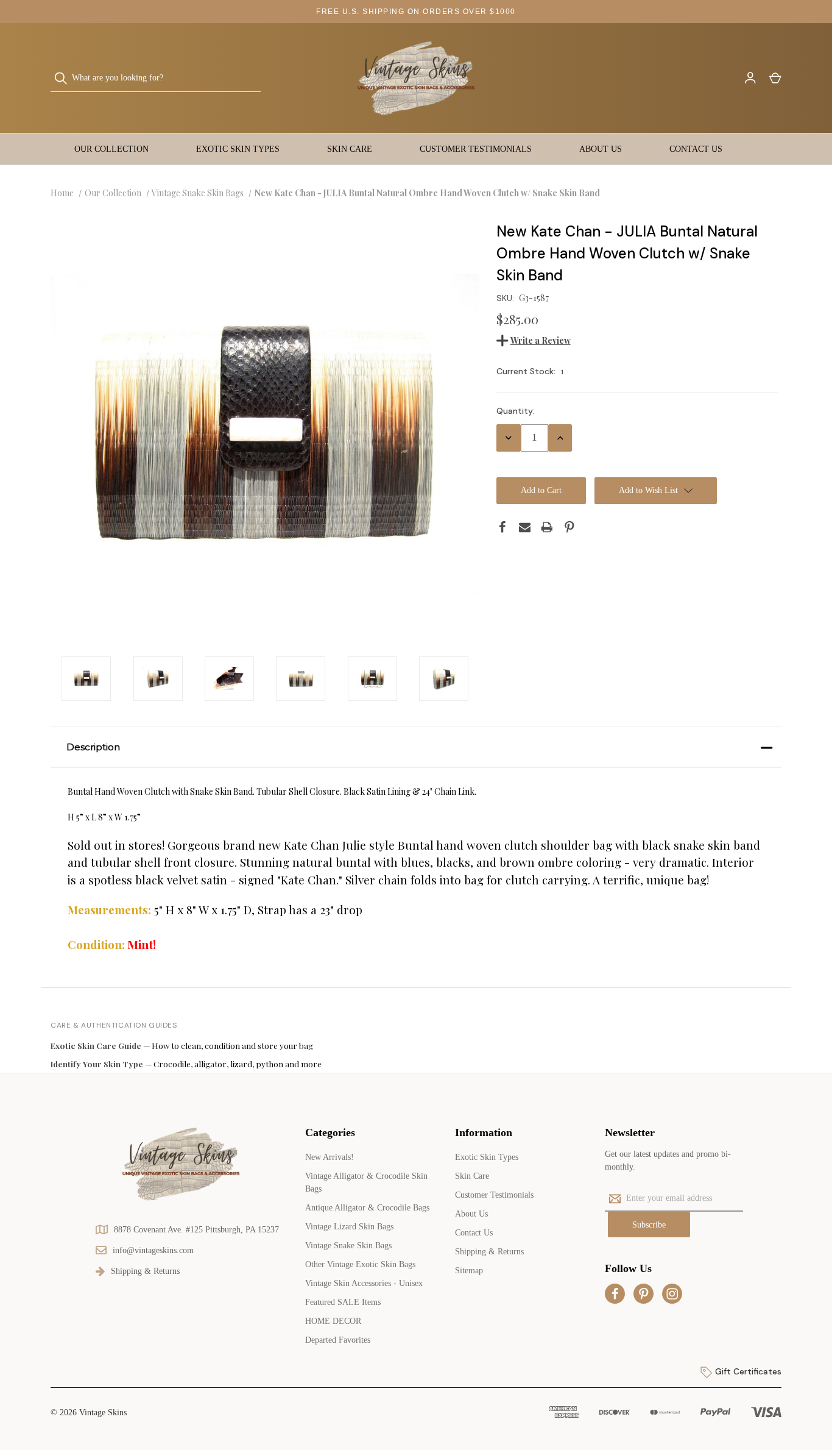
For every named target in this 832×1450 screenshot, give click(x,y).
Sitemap (469, 1270)
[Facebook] (502, 527)
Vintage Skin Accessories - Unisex (364, 1283)
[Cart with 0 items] (774, 78)
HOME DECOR (333, 1321)
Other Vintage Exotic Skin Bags (360, 1264)
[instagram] (672, 1294)
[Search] (65, 78)
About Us (600, 149)
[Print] (547, 527)
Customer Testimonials (476, 149)
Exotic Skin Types (238, 149)
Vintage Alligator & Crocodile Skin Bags (366, 1182)
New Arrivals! (329, 1157)
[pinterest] (644, 1294)
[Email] (525, 527)
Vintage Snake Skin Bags (348, 1245)
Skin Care (349, 149)
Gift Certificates (747, 1371)
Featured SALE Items (343, 1302)
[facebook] (615, 1294)
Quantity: (515, 410)
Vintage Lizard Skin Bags (349, 1226)
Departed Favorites (337, 1340)
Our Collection (111, 149)
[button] (416, 747)
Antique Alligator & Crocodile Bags (367, 1207)
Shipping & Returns (489, 1251)
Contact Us (695, 149)
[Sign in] (749, 78)
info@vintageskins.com (153, 1250)
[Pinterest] (569, 527)
